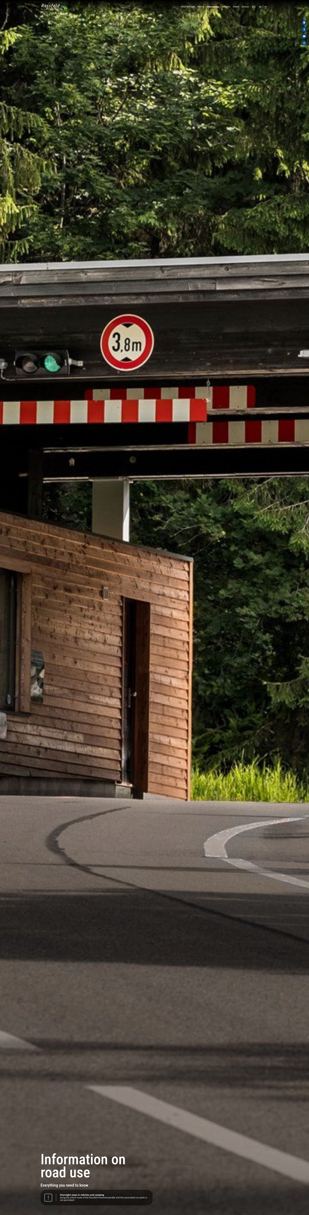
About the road (188, 7)
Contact (245, 7)
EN (265, 7)
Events (236, 7)
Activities (226, 7)
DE (260, 7)
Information (213, 7)
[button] (54, 7)
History (200, 7)
